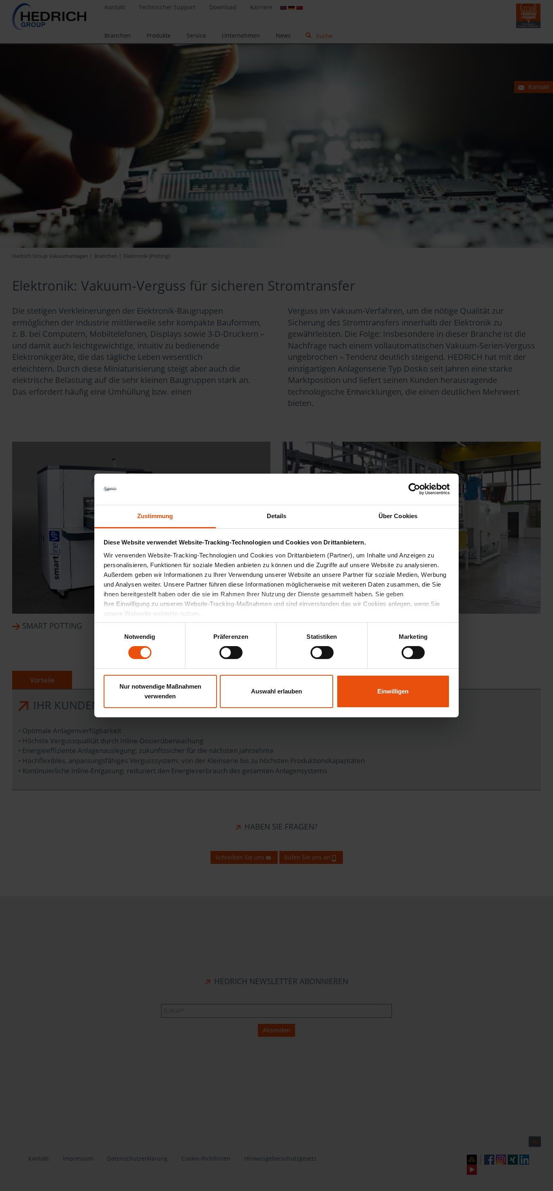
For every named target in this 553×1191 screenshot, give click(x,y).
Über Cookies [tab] (398, 516)
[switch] (230, 652)
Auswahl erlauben (276, 691)
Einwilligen (392, 691)
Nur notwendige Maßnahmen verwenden (160, 691)
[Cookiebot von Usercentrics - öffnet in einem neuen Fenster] (414, 489)
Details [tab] (277, 516)
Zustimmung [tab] (155, 516)
